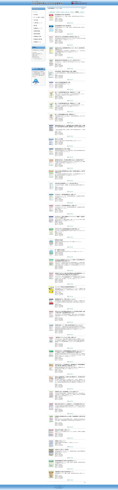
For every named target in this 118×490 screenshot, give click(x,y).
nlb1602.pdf (70, 270)
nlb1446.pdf (70, 401)
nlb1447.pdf (70, 426)
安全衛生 (72, 12)
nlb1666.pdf (70, 89)
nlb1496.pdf (70, 373)
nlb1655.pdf (70, 136)
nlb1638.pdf (70, 168)
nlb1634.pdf (70, 180)
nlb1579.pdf (70, 308)
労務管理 (58, 12)
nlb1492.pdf (70, 388)
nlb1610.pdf (70, 479)
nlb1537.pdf (70, 334)
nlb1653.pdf (70, 111)
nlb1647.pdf (70, 157)
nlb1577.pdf (70, 296)
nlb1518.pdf (70, 256)
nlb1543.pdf (70, 322)
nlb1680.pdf (70, 44)
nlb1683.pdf (70, 22)
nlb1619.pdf (70, 237)
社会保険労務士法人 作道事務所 (59, 485)
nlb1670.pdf (70, 79)
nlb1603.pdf (70, 283)
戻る (85, 482)
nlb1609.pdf (70, 468)
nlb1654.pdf (70, 122)
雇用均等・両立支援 (65, 12)
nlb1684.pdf (70, 57)
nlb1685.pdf (70, 68)
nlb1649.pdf (70, 145)
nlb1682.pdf (70, 33)
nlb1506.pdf (70, 348)
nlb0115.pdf (70, 457)
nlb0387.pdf (70, 446)
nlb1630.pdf (70, 202)
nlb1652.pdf (70, 100)
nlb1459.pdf (70, 413)
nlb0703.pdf (70, 438)
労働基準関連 (52, 12)
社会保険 (82, 12)
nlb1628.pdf (70, 213)
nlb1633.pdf (70, 191)
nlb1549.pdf (70, 246)
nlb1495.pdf (70, 361)
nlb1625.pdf (70, 226)
